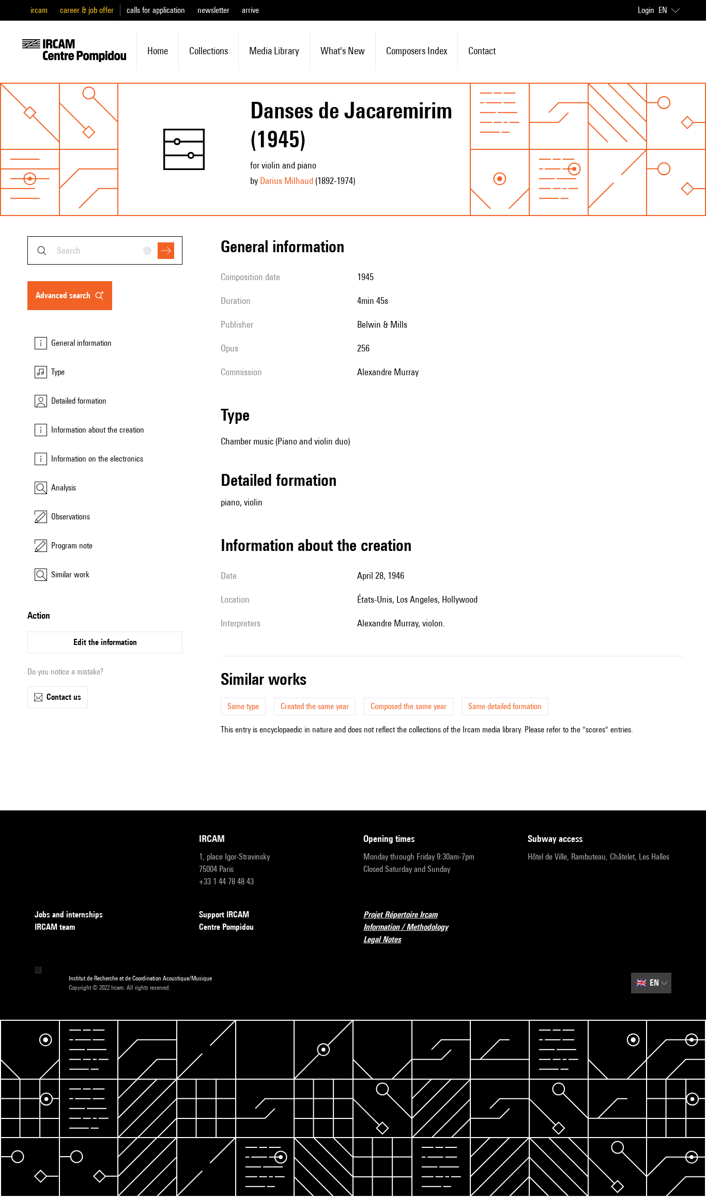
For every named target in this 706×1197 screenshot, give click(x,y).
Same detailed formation (505, 706)
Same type (243, 706)
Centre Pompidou (226, 927)
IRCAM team (55, 927)
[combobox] (104, 250)
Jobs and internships (69, 914)
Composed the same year (409, 706)
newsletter (213, 10)
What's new (342, 50)
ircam (39, 10)
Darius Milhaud (286, 180)
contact (482, 50)
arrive (250, 10)
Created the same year (315, 706)
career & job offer (87, 10)
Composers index (416, 50)
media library (274, 50)
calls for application (156, 10)
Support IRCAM (224, 914)
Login (646, 10)
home (157, 50)
